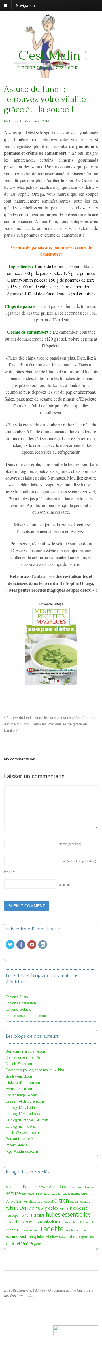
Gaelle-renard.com (19, 1075)
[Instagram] (43, 944)
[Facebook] (21, 944)
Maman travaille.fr (19, 1138)
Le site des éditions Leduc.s (27, 1015)
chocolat (47, 1201)
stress (91, 1236)
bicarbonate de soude (55, 1194)
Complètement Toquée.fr (24, 1057)
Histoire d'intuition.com (23, 1082)
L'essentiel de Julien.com (25, 1101)
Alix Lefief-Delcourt (21, 1186)
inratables (15, 1221)
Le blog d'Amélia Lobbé (23, 1113)
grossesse (78, 1207)
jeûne (29, 1222)
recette (52, 1228)
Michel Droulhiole (83, 1222)
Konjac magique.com (21, 1094)
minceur (12, 1229)
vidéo (11, 1243)
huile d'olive (35, 1214)
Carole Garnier (16, 1201)
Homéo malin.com (19, 1088)
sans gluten (36, 1236)
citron (61, 1200)
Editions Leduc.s (18, 1009)
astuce (13, 1193)
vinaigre (25, 1242)
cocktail (74, 1201)
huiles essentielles (68, 1213)
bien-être (74, 1194)
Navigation (25, 5)
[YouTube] (32, 944)
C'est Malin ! (53, 55)
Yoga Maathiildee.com (22, 1151)
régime (81, 1230)
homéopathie (15, 1215)
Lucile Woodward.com (22, 1132)
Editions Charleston (21, 1002)
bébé (84, 1194)
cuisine (12, 1207)
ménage (26, 1230)
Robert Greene (16, 1144)
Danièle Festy (33, 1207)
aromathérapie (86, 1187)
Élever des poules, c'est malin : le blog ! (36, 1069)
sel (47, 1236)
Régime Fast (16, 1236)
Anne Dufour (59, 1186)
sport (84, 1236)
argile (74, 1187)
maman (68, 1222)
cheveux (34, 1201)
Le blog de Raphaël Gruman (27, 1119)
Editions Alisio (17, 996)
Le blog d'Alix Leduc (21, 1107)
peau (36, 1230)
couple (85, 1201)
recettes (70, 1230)
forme (63, 1208)
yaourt (37, 1243)
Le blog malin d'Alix (21, 1126)
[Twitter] (10, 944)
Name (70, 844)
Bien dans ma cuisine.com (26, 1050)
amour (43, 1187)
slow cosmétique (65, 1236)
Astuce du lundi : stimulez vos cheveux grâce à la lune (50, 718)
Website (64, 884)
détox (53, 1207)
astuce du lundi (32, 1194)
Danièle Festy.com (19, 1063)
